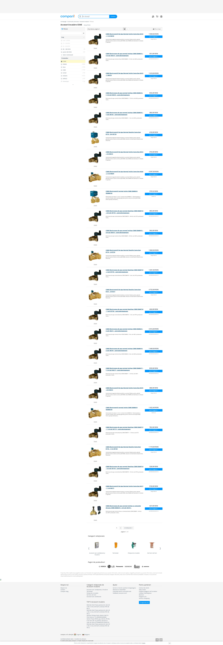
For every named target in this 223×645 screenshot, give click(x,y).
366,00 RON (153, 231)
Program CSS (142, 596)
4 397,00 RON (154, 172)
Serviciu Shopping (144, 598)
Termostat (115, 553)
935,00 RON (153, 93)
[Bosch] (102, 566)
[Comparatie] (153, 16)
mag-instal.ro (154, 39)
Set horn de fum (152, 553)
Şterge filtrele (87, 25)
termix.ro (154, 196)
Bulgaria (87, 634)
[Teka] (136, 566)
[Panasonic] (119, 566)
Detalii (95, 48)
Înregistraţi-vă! (144, 602)
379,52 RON (153, 191)
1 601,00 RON (154, 270)
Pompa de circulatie (134, 553)
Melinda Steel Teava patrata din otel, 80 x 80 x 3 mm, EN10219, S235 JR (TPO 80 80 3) (98, 606)
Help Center (142, 589)
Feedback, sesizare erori (120, 593)
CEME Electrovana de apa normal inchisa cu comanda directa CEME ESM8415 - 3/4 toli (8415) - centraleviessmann (123, 508)
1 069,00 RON (154, 34)
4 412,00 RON (154, 329)
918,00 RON (153, 486)
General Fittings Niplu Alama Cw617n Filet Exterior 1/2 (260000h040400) (97, 616)
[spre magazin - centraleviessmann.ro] (96, 59)
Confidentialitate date (67, 639)
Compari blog (64, 591)
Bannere (141, 595)
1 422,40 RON (154, 408)
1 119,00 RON (154, 447)
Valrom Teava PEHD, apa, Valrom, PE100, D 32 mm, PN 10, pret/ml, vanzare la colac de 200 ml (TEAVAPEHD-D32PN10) (98, 620)
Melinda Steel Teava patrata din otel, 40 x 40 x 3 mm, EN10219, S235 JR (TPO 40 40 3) (98, 625)
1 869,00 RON (154, 250)
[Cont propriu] (161, 16)
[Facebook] (157, 640)
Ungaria (78, 634)
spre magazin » (153, 36)
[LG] (110, 566)
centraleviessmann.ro (153, 58)
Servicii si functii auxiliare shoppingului (124, 588)
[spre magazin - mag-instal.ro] (96, 39)
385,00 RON (153, 211)
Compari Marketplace (145, 593)
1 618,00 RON (154, 73)
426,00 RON (153, 309)
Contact (63, 589)
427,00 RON (153, 506)
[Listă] (124, 29)
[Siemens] (128, 566)
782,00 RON (153, 427)
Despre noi (64, 588)
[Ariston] (145, 566)
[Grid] (127, 29)
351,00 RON (153, 54)
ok (83, 33)
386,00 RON (153, 113)
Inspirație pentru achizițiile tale (122, 591)
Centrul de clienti (144, 588)
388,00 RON (153, 388)
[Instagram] (160, 640)
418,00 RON (153, 132)
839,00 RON (153, 368)
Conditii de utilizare (80, 639)
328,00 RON (153, 467)
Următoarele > (128, 528)
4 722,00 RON (154, 290)
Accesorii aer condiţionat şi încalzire (97, 554)
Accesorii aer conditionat (94, 596)
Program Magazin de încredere (148, 591)
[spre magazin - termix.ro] (96, 196)
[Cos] (157, 16)
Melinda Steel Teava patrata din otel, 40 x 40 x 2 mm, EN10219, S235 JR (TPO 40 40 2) (98, 611)
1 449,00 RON (154, 349)
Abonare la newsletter (119, 589)
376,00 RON (153, 152)
